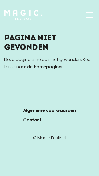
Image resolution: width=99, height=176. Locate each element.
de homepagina (44, 67)
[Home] (23, 15)
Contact (32, 120)
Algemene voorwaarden (49, 110)
